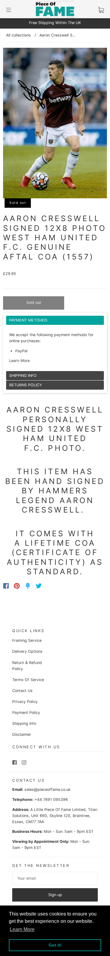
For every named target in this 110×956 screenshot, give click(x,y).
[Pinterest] (16, 586)
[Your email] (55, 878)
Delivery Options (27, 651)
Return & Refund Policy (27, 665)
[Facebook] (6, 586)
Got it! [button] (55, 945)
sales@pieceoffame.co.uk (47, 789)
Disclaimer (21, 734)
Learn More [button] (22, 929)
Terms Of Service (28, 679)
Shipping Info (24, 723)
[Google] (51, 586)
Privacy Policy (25, 701)
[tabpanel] (55, 343)
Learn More (19, 360)
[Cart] (101, 10)
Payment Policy (26, 712)
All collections (18, 35)
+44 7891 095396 (51, 799)
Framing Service (27, 640)
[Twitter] (38, 586)
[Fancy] (27, 586)
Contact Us (22, 690)
